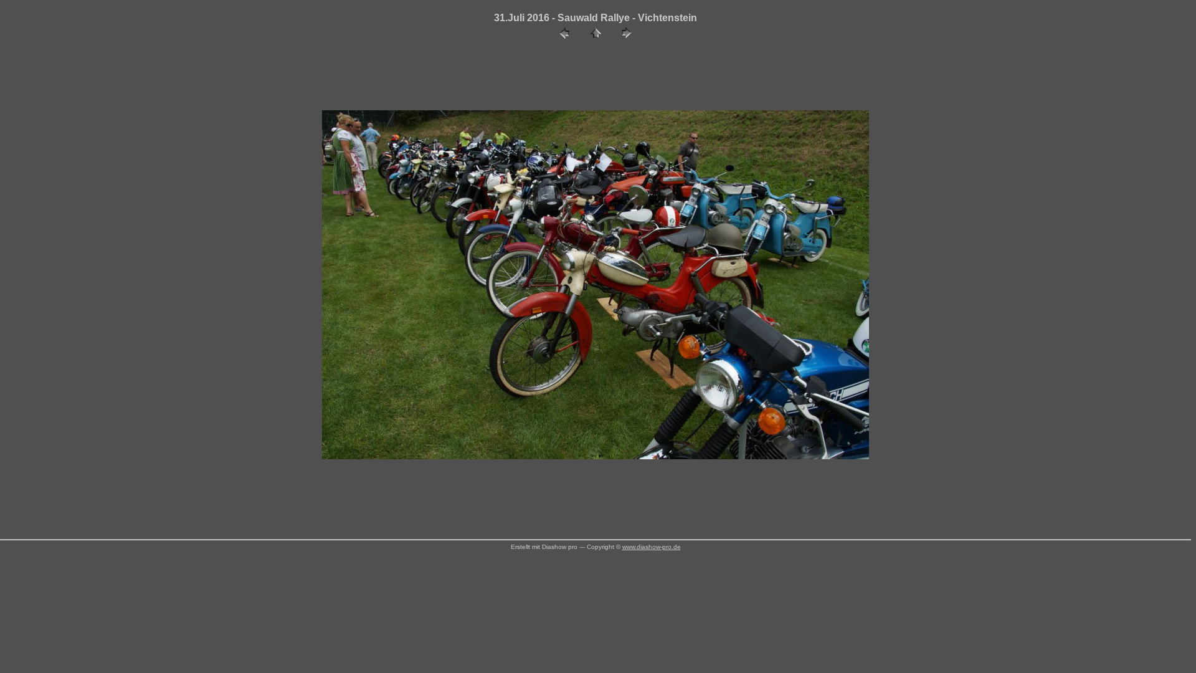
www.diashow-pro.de (651, 546)
